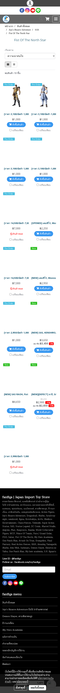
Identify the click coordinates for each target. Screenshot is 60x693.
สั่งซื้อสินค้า (18, 124)
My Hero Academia (12, 630)
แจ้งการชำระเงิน (9, 637)
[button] (40, 19)
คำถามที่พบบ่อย (10, 643)
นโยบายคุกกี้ (22, 681)
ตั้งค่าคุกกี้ (20, 687)
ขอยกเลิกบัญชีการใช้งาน (13, 650)
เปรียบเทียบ (17, 130)
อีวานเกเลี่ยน (8, 623)
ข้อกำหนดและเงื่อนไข (12, 657)
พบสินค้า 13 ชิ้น (12, 73)
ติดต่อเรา (6, 664)
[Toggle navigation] (55, 19)
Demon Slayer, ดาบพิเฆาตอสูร (17, 616)
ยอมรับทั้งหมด (37, 687)
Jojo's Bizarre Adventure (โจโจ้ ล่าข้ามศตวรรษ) (25, 609)
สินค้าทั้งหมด (8, 602)
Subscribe (9, 576)
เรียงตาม (10, 49)
